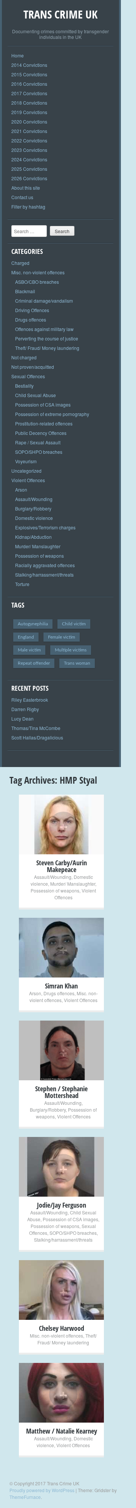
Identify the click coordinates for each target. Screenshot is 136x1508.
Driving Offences (32, 310)
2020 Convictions (29, 121)
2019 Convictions (29, 112)
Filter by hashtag (28, 206)
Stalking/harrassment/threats (44, 574)
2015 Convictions (29, 74)
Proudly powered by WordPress (41, 1490)
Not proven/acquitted (32, 366)
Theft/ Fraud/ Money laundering (47, 348)
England (26, 637)
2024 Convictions (29, 159)
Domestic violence (34, 518)
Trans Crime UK (60, 14)
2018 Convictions (29, 102)
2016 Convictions (29, 83)
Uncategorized (26, 470)
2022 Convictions (29, 140)
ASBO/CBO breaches (37, 281)
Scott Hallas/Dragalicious (37, 737)
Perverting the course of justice (46, 338)
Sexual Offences (28, 376)
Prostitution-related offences (44, 423)
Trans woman (77, 663)
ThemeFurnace (25, 1497)
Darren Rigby (25, 709)
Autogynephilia (33, 624)
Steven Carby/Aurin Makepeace (61, 866)
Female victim (61, 637)
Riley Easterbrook (29, 699)
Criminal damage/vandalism (44, 300)
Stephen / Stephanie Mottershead (61, 1092)
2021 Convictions (29, 131)
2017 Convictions (29, 93)
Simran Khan (61, 985)
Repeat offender (34, 663)
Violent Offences (28, 480)
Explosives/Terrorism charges (45, 527)
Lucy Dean (22, 718)
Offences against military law (44, 329)
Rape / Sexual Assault (37, 442)
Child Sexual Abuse (35, 395)
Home (17, 55)
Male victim (29, 650)
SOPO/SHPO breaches (38, 452)
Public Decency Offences (40, 433)
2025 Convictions (29, 168)
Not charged (24, 357)
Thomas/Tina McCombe (35, 728)
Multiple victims (71, 650)
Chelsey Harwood (61, 1328)
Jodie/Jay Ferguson (61, 1204)
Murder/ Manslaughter (37, 546)
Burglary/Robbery (33, 508)
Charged (20, 263)
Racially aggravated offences (45, 565)
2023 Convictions (29, 150)
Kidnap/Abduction (33, 537)
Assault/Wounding (34, 499)
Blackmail (25, 291)
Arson (21, 489)
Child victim (74, 624)
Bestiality (24, 385)
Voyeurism (26, 461)
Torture (22, 584)
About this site (25, 187)
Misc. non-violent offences (38, 272)
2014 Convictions (29, 65)
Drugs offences (30, 319)
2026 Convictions (29, 178)
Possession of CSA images (43, 404)
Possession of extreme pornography (52, 414)
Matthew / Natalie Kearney (61, 1430)
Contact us (22, 197)
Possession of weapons (39, 555)
